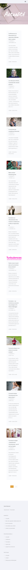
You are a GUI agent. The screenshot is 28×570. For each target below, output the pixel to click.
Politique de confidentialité (11, 560)
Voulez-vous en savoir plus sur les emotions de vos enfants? (14, 265)
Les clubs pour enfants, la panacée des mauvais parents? (14, 82)
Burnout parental (9, 523)
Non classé (14, 374)
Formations (8, 541)
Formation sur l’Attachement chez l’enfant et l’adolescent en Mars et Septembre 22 (14, 221)
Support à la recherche (10, 546)
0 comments (11, 40)
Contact (7, 557)
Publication (14, 110)
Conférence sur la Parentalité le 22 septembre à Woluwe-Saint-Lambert (14, 36)
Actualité (7, 518)
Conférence (8, 539)
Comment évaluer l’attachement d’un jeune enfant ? (13, 395)
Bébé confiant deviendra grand (12, 173)
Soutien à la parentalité (10, 528)
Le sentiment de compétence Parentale (14, 130)
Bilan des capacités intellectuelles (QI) (13, 520)
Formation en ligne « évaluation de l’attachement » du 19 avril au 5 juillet (14, 443)
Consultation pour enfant (10, 525)
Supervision (8, 544)
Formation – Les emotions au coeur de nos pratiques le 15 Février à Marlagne (13, 303)
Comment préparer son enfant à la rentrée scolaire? (14, 350)
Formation (14, 61)
